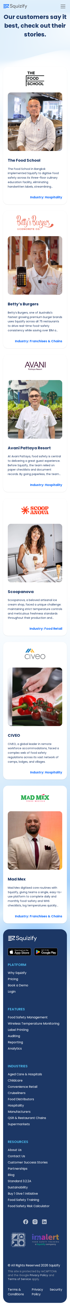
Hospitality (16, 1105)
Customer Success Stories (28, 1162)
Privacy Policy (39, 1275)
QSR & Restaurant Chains (27, 1118)
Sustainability (18, 1187)
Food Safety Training (23, 1200)
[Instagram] (35, 1222)
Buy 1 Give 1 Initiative (23, 1193)
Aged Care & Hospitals (25, 1074)
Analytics (15, 1048)
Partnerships (17, 1168)
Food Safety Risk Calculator (29, 1206)
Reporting (15, 1042)
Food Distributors (21, 1099)
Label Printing (18, 1030)
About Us (15, 1150)
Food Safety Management (28, 1017)
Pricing (13, 979)
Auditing (14, 1036)
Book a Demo (18, 985)
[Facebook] (26, 1222)
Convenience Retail (22, 1086)
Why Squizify (17, 973)
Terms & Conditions (16, 1291)
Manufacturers (19, 1111)
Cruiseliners (16, 1093)
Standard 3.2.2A (19, 1181)
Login (12, 991)
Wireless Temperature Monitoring (33, 1023)
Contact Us (16, 1156)
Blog (11, 1175)
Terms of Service (19, 1279)
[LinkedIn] (44, 1222)
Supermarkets (19, 1124)
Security (56, 1289)
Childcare (15, 1080)
